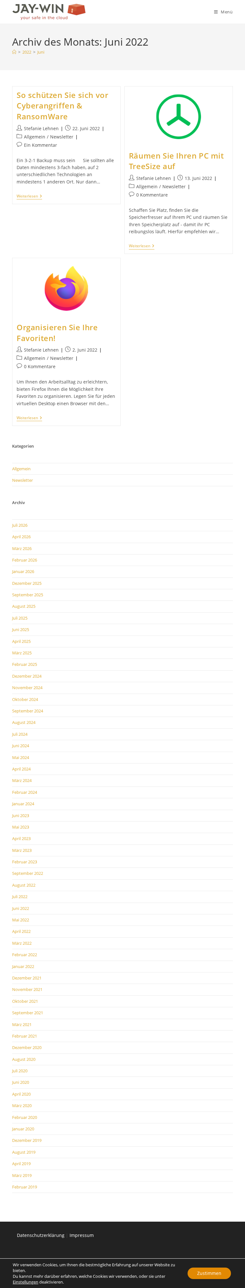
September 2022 (27, 873)
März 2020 (22, 1105)
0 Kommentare (152, 195)
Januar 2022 (23, 966)
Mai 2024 (20, 757)
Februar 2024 (24, 792)
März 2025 (22, 653)
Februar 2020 (24, 1117)
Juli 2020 (19, 1071)
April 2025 (21, 641)
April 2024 (21, 769)
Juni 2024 (20, 745)
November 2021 (27, 989)
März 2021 (22, 1024)
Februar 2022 (24, 954)
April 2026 (21, 537)
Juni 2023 (20, 815)
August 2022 (23, 885)
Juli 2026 (19, 525)
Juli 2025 (19, 618)
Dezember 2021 (26, 978)
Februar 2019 (24, 1187)
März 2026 (22, 548)
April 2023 (21, 838)
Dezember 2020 (26, 1047)
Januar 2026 (23, 571)
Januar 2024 (23, 804)
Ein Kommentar (40, 145)
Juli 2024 (19, 734)
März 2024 (22, 780)
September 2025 (27, 595)
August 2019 (23, 1152)
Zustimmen (209, 1273)
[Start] (14, 52)
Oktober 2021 (25, 1001)
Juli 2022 (19, 896)
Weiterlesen (29, 196)
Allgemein (34, 137)
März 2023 (22, 850)
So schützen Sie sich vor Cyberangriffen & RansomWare (62, 106)
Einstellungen (25, 1282)
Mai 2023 (20, 827)
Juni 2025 (20, 629)
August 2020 (23, 1059)
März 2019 (22, 1175)
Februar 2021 (24, 1036)
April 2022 (21, 931)
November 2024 (27, 687)
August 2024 (23, 722)
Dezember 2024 (26, 676)
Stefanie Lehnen (41, 128)
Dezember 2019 (26, 1140)
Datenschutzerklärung (40, 1235)
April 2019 (21, 1163)
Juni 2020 (20, 1082)
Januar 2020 (23, 1129)
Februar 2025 (24, 664)
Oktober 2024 (25, 699)
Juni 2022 (20, 908)
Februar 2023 (24, 862)
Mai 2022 (20, 920)
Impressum (82, 1235)
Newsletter (61, 137)
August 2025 (23, 606)
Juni (40, 52)
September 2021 (27, 1013)
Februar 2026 (24, 560)
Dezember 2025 (26, 583)
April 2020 (21, 1094)
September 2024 (27, 711)
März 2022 (22, 943)
